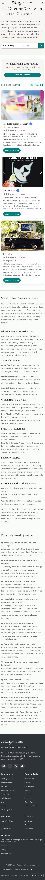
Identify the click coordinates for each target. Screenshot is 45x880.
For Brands (28, 829)
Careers (27, 825)
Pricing (3, 850)
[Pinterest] (16, 766)
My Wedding (29, 778)
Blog (3, 825)
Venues (4, 786)
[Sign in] (42, 2)
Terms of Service (21, 869)
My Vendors (29, 786)
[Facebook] (9, 766)
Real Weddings (7, 821)
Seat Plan (28, 794)
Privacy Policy (6, 869)
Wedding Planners (8, 790)
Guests (27, 790)
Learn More (5, 846)
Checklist (28, 782)
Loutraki (25, 45)
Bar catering (8, 45)
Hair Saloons (6, 798)
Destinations (6, 829)
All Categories (6, 810)
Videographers (7, 782)
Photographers (7, 778)
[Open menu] (2, 2)
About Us (28, 821)
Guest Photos (29, 802)
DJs (2, 802)
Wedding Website (31, 806)
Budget (27, 798)
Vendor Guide (6, 853)
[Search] (41, 45)
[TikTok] (22, 766)
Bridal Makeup (6, 794)
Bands (3, 806)
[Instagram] (3, 766)
